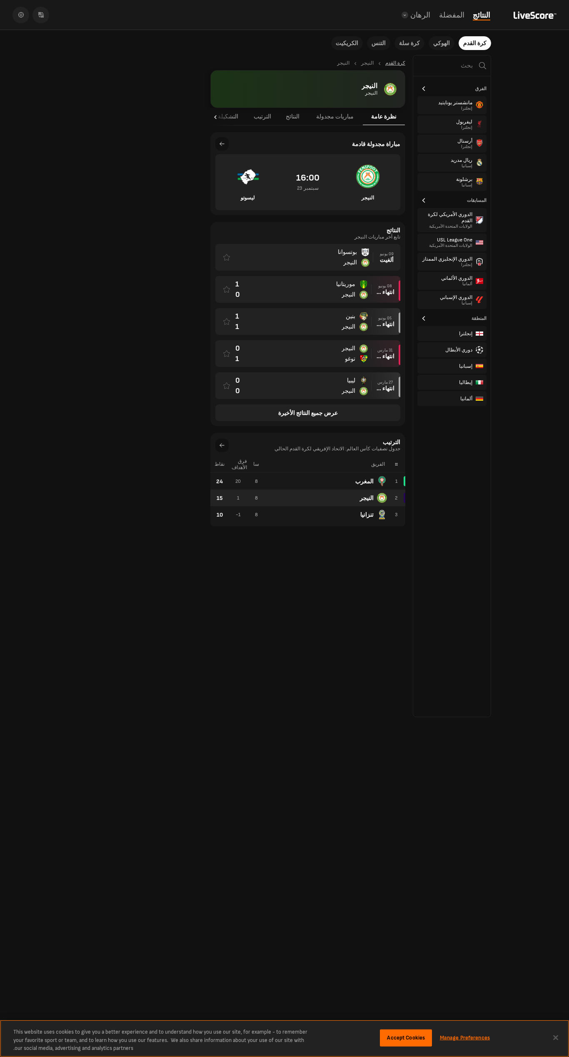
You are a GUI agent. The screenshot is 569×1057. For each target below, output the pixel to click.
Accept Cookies (406, 1037)
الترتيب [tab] (262, 116)
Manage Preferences (465, 1037)
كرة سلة (409, 43)
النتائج (481, 15)
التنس (379, 43)
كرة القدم (475, 43)
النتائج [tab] (292, 116)
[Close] (556, 1037)
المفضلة (451, 15)
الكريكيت (347, 43)
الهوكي (441, 43)
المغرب (364, 481)
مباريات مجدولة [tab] (335, 116)
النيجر (367, 498)
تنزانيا (367, 514)
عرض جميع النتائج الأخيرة (308, 413)
